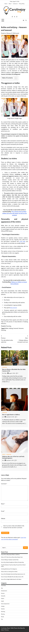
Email (3, 511)
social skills (22, 241)
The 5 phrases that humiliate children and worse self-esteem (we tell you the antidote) (14, 213)
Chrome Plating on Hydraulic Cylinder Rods (9, 559)
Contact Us (15, 3)
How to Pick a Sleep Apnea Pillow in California (10, 554)
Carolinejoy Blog (5, 628)
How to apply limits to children (11, 414)
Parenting (8, 326)
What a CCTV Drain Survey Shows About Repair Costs (12, 557)
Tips (2, 619)
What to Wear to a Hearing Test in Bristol (9, 571)
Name (3, 504)
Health (3, 454)
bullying (11, 328)
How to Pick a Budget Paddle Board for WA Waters (11, 579)
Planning (3, 614)
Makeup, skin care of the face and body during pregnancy (13, 457)
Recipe (2, 616)
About (10, 3)
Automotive (3, 585)
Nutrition (3, 608)
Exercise (2, 593)
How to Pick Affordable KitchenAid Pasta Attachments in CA (13, 574)
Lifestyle (2, 606)
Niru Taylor (4, 373)
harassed (15, 328)
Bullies (6, 328)
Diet (2, 588)
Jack (18, 33)
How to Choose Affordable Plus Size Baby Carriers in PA (14, 370)
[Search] (26, 20)
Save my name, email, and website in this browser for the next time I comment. (13, 526)
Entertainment (4, 590)
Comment (4, 483)
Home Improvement (5, 603)
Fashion (2, 598)
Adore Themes (5, 630)
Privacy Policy (21, 3)
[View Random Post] (23, 20)
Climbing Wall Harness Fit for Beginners (9, 569)
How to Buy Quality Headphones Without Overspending (12, 562)
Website (3, 518)
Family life (3, 595)
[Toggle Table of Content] (15, 78)
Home (6, 3)
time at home (13, 307)
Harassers (21, 328)
